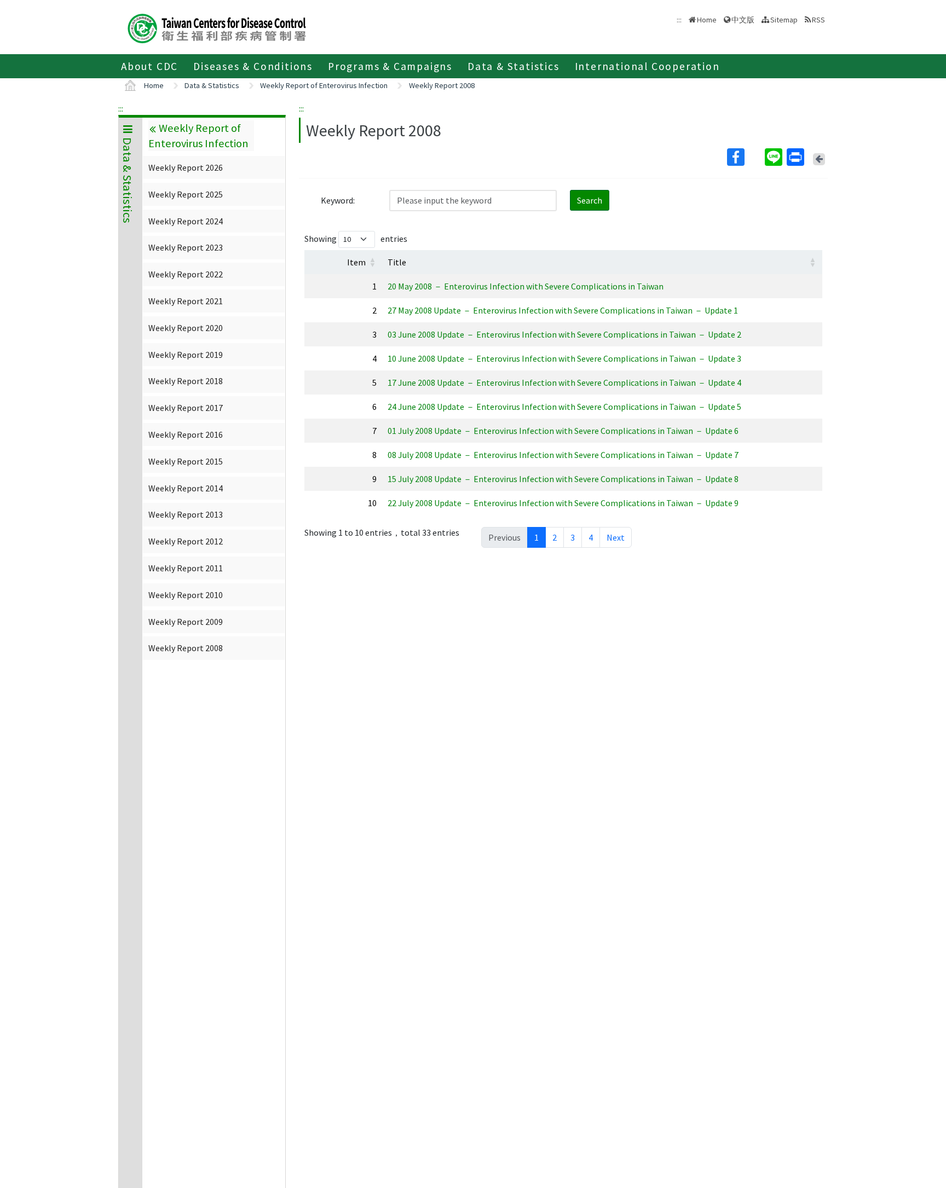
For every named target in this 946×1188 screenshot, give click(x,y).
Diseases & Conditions (253, 66)
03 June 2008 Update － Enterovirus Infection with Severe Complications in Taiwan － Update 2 (564, 334)
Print (796, 157)
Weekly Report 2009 (185, 621)
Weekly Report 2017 (185, 407)
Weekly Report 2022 (185, 274)
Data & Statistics (513, 66)
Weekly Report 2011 (185, 568)
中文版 (742, 19)
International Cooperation (647, 66)
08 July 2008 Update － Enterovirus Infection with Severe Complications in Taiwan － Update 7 (563, 454)
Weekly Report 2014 (185, 488)
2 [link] (554, 537)
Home (707, 20)
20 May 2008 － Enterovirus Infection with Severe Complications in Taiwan (526, 286)
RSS (818, 20)
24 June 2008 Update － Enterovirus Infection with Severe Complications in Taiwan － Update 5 (564, 406)
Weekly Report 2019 (185, 354)
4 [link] (591, 537)
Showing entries (355, 238)
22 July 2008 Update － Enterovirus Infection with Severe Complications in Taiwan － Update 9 (563, 502)
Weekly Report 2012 (185, 541)
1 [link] (536, 537)
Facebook (745, 157)
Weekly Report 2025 (185, 194)
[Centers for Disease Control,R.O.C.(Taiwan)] (216, 27)
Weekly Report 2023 (185, 247)
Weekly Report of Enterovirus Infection (324, 85)
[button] (372, 262)
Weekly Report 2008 (442, 85)
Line (775, 157)
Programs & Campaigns (390, 66)
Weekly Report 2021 (185, 300)
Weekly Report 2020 (185, 327)
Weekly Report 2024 (185, 221)
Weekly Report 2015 (185, 461)
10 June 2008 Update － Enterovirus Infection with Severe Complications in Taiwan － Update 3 (564, 358)
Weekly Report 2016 (185, 434)
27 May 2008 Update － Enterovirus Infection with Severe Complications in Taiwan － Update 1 (563, 310)
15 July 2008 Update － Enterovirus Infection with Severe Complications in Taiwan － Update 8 (563, 478)
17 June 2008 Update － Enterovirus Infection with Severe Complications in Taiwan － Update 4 (564, 382)
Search (589, 200)
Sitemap (784, 20)
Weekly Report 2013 (185, 514)
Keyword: (338, 200)
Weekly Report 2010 (185, 594)
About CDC (149, 66)
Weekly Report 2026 (185, 167)
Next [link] (616, 537)
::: (120, 108)
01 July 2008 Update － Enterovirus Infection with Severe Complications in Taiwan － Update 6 (563, 430)
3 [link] (572, 537)
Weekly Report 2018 (185, 380)
